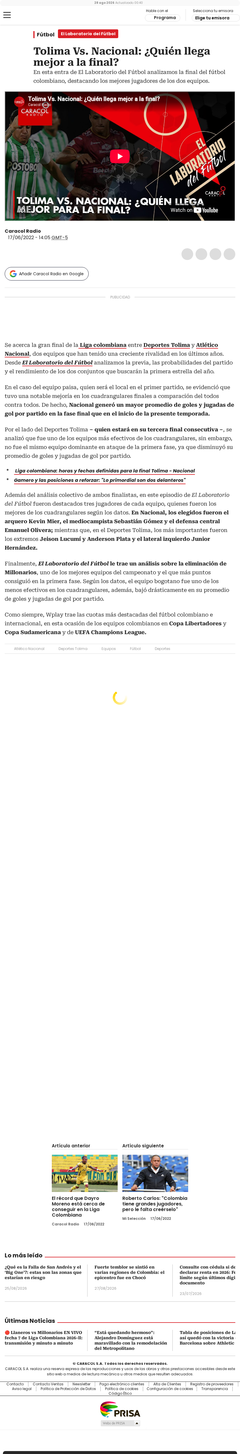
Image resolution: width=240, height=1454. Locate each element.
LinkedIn (215, 254)
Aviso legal (22, 1389)
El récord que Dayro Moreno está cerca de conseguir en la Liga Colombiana (78, 1206)
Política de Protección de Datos (68, 1389)
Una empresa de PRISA (120, 1409)
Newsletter (81, 1384)
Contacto (15, 1384)
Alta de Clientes (167, 1384)
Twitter (201, 254)
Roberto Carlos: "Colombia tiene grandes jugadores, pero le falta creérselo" (154, 1204)
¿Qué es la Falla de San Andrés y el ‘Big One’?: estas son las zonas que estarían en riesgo (43, 1272)
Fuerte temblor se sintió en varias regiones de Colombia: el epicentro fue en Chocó (129, 1272)
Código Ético (120, 1393)
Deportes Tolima (73, 648)
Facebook (187, 254)
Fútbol (45, 34)
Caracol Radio (28, 15)
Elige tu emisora (212, 18)
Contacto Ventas (48, 1384)
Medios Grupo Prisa (120, 1423)
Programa (165, 18)
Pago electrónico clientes (122, 1384)
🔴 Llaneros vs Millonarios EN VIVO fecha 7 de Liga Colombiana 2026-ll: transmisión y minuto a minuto (44, 1337)
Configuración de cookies (170, 1389)
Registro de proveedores (212, 1384)
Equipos (109, 648)
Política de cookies (121, 1389)
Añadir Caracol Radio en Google (51, 274)
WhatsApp (229, 254)
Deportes (162, 648)
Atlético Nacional (29, 648)
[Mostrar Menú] (7, 15)
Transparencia (214, 1389)
